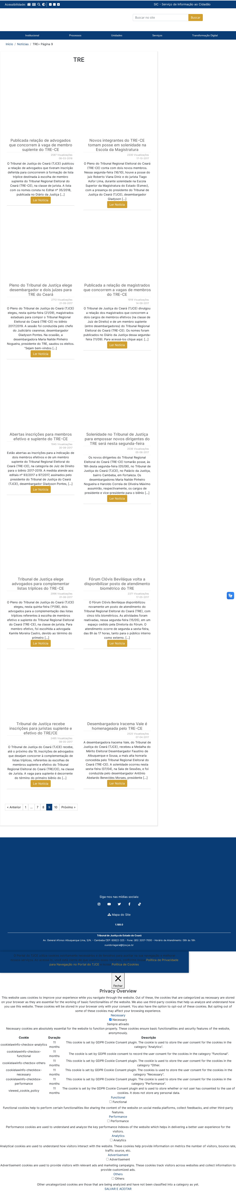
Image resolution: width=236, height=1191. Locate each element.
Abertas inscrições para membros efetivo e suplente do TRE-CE (41, 436)
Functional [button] (118, 1097)
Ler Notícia (40, 200)
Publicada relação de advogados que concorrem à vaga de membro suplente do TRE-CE (40, 145)
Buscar (195, 17)
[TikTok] (139, 904)
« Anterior (14, 807)
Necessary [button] (118, 1015)
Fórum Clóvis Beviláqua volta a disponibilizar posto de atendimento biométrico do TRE (117, 584)
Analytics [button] (118, 1136)
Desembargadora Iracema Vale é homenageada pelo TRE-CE (117, 726)
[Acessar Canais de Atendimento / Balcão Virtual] (226, 1178)
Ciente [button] (93, 969)
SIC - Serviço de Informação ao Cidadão (157, 4)
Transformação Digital (205, 35)
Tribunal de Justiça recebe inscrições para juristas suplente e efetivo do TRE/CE (40, 728)
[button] (28, 4)
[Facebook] (130, 904)
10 (55, 807)
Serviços (157, 35)
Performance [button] (118, 1116)
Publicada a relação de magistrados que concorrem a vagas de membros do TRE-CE (117, 290)
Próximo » (68, 807)
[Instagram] (99, 904)
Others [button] (118, 1174)
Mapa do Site (121, 914)
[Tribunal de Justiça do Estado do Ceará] (32, 17)
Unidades (116, 35)
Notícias (23, 44)
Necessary (119, 1019)
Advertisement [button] (118, 1155)
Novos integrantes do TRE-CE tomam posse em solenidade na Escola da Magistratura (117, 145)
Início (9, 44)
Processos (75, 35)
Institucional (32, 35)
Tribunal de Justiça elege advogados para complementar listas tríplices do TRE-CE (40, 584)
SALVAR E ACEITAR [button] (118, 1189)
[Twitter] (120, 904)
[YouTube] (110, 904)
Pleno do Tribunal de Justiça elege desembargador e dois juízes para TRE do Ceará (40, 290)
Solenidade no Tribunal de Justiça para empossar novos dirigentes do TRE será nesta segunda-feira (117, 439)
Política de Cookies (125, 964)
